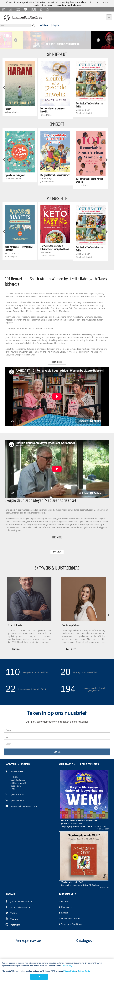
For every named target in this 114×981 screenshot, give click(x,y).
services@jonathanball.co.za (24, 806)
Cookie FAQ (67, 966)
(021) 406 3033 (17, 794)
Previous (15, 40)
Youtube (14, 919)
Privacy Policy (69, 971)
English (55, 25)
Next (98, 40)
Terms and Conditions (71, 924)
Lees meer (16, 649)
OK (39, 977)
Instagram (15, 924)
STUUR (57, 752)
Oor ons (65, 901)
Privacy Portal (84, 971)
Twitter (13, 913)
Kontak (64, 912)
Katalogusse (67, 907)
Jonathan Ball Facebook (21, 901)
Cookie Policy (54, 966)
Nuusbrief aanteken (70, 918)
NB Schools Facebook (20, 907)
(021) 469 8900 (17, 800)
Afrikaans (45, 25)
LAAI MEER (57, 552)
